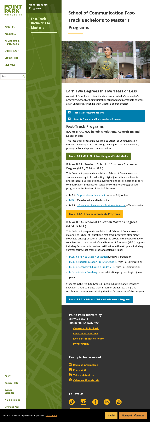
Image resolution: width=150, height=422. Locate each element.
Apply (8, 375)
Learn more (51, 415)
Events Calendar (9, 391)
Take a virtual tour (84, 375)
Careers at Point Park (86, 328)
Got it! (111, 415)
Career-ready (12, 51)
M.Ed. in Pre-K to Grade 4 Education (88, 256)
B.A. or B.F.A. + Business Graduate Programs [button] (94, 214)
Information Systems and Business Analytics (101, 205)
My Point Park (12, 406)
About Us (10, 27)
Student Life (11, 58)
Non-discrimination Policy (88, 338)
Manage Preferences (133, 415)
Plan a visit (79, 370)
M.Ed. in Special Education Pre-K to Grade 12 (93, 261)
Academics (10, 34)
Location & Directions (85, 333)
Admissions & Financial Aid (12, 42)
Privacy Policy (81, 343)
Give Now (10, 65)
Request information (85, 365)
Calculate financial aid (86, 380)
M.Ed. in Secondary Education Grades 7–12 (92, 267)
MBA (71, 200)
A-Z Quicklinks (12, 399)
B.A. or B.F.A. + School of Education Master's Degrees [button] (99, 299)
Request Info (11, 382)
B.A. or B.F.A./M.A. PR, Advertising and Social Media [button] (98, 156)
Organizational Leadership (91, 195)
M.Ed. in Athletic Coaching (83, 272)
